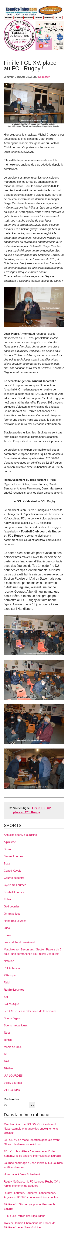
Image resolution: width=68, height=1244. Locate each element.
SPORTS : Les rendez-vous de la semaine (30, 1011)
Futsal (7, 899)
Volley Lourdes (13, 1082)
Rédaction (44, 76)
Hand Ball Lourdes (15, 920)
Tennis (8, 1039)
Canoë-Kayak (12, 870)
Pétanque (9, 975)
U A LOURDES (13, 1075)
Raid (6, 982)
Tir (5, 1054)
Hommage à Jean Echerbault (22, 1174)
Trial (6, 1061)
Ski (6, 996)
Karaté (8, 935)
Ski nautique (11, 1003)
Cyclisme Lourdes (15, 885)
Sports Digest (12, 1018)
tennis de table (13, 1046)
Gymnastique (12, 913)
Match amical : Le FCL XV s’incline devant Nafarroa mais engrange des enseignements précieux (31, 1128)
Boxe (7, 863)
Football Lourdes (14, 892)
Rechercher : (12, 1099)
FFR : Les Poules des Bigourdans (24, 1215)
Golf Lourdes (12, 906)
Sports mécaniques (16, 1025)
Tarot (7, 1032)
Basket (8, 849)
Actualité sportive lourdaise (20, 834)
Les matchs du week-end (19, 942)
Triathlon (9, 1068)
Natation (9, 961)
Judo (7, 928)
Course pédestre (14, 877)
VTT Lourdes (12, 1089)
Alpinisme (10, 842)
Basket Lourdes (13, 856)
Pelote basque (12, 968)
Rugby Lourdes (14, 989)
